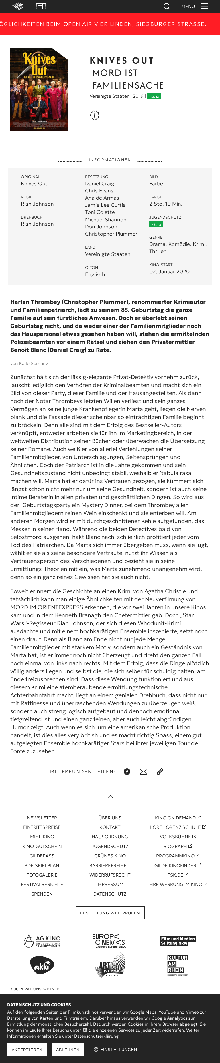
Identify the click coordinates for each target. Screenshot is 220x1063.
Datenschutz (109, 894)
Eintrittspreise (42, 827)
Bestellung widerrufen (110, 913)
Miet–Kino (42, 836)
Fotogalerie (42, 875)
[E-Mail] (143, 771)
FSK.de (175, 875)
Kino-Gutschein (42, 846)
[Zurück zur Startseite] (15, 6)
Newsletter (42, 818)
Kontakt (110, 827)
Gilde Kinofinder (175, 865)
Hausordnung (110, 836)
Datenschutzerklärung (96, 1036)
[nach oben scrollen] (110, 797)
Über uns (110, 818)
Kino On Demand (175, 818)
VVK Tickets (41, 6)
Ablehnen (68, 1050)
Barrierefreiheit (109, 865)
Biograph (175, 846)
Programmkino (175, 856)
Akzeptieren (27, 1050)
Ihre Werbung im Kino (175, 884)
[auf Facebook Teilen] (127, 771)
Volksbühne (175, 836)
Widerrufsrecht (110, 875)
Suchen (166, 6)
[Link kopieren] (160, 771)
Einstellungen (118, 1049)
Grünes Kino (110, 856)
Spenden (42, 894)
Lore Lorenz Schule (175, 827)
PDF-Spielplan (42, 865)
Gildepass (42, 856)
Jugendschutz (110, 846)
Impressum (110, 884)
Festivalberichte (42, 884)
